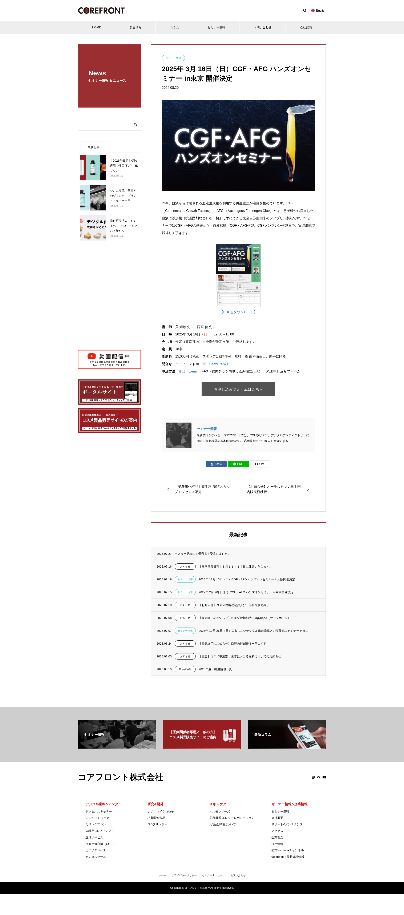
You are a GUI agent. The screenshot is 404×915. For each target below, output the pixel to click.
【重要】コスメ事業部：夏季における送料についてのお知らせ (240, 656)
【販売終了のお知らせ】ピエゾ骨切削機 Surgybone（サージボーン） (245, 618)
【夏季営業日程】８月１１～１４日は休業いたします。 (235, 566)
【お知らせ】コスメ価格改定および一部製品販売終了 (234, 605)
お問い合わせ (262, 27)
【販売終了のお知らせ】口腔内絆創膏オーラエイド (232, 643)
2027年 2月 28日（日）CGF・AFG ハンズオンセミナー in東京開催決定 (246, 592)
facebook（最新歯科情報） (289, 856)
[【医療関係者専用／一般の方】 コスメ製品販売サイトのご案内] (202, 747)
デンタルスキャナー (98, 811)
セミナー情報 (216, 27)
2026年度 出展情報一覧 (215, 669)
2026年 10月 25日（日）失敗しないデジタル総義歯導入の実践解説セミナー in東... (253, 630)
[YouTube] (324, 777)
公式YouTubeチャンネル (287, 850)
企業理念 (277, 837)
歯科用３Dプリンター (99, 831)
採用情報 (277, 844)
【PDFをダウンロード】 (238, 312)
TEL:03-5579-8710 (216, 364)
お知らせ (185, 566)
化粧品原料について (222, 824)
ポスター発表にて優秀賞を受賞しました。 (203, 553)
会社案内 (306, 27)
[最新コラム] (287, 747)
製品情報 (135, 27)
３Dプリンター (157, 824)
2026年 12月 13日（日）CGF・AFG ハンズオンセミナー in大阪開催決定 (247, 579)
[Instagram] (313, 777)
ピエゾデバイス (95, 850)
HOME (96, 27)
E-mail (193, 371)
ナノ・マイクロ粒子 (161, 811)
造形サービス (94, 837)
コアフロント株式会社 (120, 777)
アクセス (277, 831)
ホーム (162, 875)
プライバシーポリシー (184, 875)
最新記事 (94, 147)
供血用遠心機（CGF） (100, 844)
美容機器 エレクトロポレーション (231, 817)
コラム (174, 27)
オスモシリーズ (219, 811)
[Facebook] (318, 777)
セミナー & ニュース (213, 875)
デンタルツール (95, 856)
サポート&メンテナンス (287, 824)
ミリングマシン (95, 824)
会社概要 (277, 817)
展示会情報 (185, 669)
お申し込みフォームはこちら (238, 389)
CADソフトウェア (97, 817)
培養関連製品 (156, 817)
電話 (182, 371)
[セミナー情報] (117, 747)
